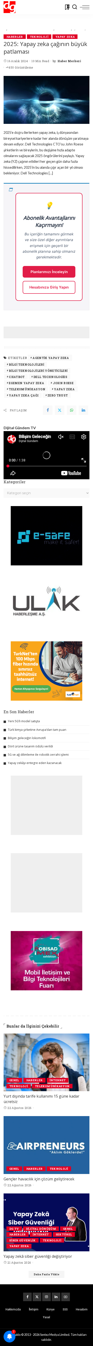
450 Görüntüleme (20, 67)
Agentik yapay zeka (50, 358)
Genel (14, 1080)
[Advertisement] (48, 332)
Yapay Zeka (65, 36)
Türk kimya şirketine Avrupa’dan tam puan (37, 730)
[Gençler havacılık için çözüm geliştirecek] (46, 1145)
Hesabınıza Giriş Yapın (49, 287)
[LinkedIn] (56, 1297)
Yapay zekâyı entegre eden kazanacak (35, 763)
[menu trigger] (84, 7)
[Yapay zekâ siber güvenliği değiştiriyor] (46, 1222)
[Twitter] (59, 410)
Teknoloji (39, 36)
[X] (37, 1297)
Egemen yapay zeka (26, 383)
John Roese (63, 383)
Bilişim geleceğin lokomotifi (27, 738)
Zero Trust (57, 395)
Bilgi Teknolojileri (26, 364)
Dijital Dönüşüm (41, 1228)
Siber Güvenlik (22, 1240)
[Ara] (75, 7)
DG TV (14, 1228)
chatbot (17, 377)
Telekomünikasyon (52, 1086)
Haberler (14, 36)
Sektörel (64, 1234)
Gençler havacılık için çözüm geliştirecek (39, 1179)
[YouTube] (65, 1297)
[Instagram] (46, 1297)
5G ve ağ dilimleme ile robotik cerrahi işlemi (38, 755)
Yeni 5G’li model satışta (24, 721)
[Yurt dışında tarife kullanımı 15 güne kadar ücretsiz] (46, 1062)
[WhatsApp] (71, 410)
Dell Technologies (50, 377)
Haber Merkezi (69, 61)
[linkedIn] (83, 410)
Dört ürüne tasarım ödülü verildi (30, 746)
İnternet (58, 1080)
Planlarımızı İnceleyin (49, 272)
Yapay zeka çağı (24, 395)
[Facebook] (47, 410)
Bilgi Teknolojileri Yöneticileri (38, 371)
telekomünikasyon (27, 389)
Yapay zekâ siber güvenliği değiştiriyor (38, 1256)
